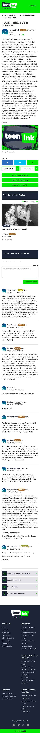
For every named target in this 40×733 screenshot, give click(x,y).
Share (4, 159)
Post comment (31, 282)
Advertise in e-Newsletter (29, 649)
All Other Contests (7, 699)
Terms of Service (7, 646)
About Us (4, 627)
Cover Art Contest (7, 693)
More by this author (15, 35)
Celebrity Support (7, 635)
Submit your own (19, 185)
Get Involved (25, 677)
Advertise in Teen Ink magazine (28, 628)
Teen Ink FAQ (6, 641)
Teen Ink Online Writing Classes (29, 702)
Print (5, 123)
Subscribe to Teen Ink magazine (28, 681)
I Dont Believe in (11, 18)
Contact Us (5, 630)
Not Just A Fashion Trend (15, 229)
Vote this (30, 168)
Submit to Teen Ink (14, 580)
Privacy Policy (6, 643)
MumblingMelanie (13, 546)
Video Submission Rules (29, 672)
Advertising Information (29, 632)
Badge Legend (26, 711)
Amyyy (6, 234)
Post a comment (19, 175)
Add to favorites (19, 180)
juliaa (9, 387)
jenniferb (15, 30)
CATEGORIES (19, 731)
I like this (11, 168)
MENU (32, 6)
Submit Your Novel (27, 667)
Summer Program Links (29, 695)
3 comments (7, 240)
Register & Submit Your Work (28, 663)
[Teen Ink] (10, 5)
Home (4, 15)
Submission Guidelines (28, 669)
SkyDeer (10, 402)
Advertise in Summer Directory (28, 642)
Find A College (12, 587)
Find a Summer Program (16, 593)
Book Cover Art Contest (9, 696)
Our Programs (6, 632)
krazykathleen (12, 325)
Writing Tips (25, 675)
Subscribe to (18, 573)
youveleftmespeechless (15, 468)
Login (34, 265)
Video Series (25, 709)
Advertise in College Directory (28, 636)
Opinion (12, 15)
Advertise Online (27, 646)
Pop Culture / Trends (26, 15)
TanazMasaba (12, 290)
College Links (26, 698)
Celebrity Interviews (8, 638)
